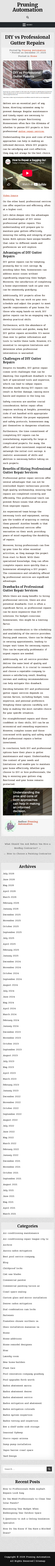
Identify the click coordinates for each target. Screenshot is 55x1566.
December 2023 (12, 1032)
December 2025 (12, 914)
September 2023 (12, 1049)
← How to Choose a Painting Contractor (27, 853)
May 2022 (8, 1137)
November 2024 (12, 967)
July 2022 (8, 1126)
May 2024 (8, 1002)
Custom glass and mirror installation (25, 1297)
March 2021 (9, 1214)
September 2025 (12, 932)
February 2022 (11, 1149)
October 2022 (11, 1108)
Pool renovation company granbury (23, 1374)
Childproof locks (12, 1268)
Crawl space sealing (14, 1292)
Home (33, 56)
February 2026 (11, 903)
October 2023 (11, 1043)
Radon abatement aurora (17, 1385)
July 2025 (8, 938)
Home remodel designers (17, 1344)
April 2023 (9, 1073)
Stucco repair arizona (15, 1438)
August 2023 (10, 1055)
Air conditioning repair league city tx (25, 1239)
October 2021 (10, 1172)
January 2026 (10, 909)
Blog (5, 1262)
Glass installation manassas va (21, 1327)
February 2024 (11, 1020)
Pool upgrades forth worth (18, 1380)
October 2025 (11, 926)
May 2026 (8, 885)
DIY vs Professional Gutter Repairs (27, 40)
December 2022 (12, 1096)
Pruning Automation (27, 7)
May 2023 (8, 1067)
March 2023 (9, 1079)
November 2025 (12, 920)
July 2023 (8, 1061)
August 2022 (10, 1120)
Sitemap (40, 1561)
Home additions (12, 1338)
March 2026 (9, 897)
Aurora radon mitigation (17, 1251)
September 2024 (12, 979)
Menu (29, 25)
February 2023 (11, 1085)
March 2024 (9, 1014)
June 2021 (8, 1196)
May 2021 (8, 1202)
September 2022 (12, 1114)
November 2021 (11, 1167)
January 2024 (10, 1026)
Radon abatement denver (17, 1391)
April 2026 (9, 891)
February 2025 (11, 950)
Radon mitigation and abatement (22, 1403)
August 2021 (10, 1184)
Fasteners (8, 1315)
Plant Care (9, 1368)
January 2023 (10, 1090)
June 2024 (9, 997)
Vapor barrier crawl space (18, 1450)
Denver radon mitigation (17, 1303)
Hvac (5, 1350)
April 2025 (9, 944)
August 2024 (10, 985)
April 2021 (9, 1208)
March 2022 (9, 1143)
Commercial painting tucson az (21, 1286)
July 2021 (8, 1190)
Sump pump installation (17, 1444)
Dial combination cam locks (19, 1309)
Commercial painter (14, 1280)
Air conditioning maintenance (21, 1233)
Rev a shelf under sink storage (21, 1426)
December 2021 (11, 1161)
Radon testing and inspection (20, 1421)
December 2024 (12, 961)
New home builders (14, 1362)
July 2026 (8, 873)
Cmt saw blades (12, 1274)
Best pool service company (19, 1256)
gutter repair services (31, 131)
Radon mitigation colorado (19, 1409)
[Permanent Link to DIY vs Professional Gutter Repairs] (27, 74)
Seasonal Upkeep (13, 1432)
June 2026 (9, 879)
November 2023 (12, 1038)
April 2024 (9, 1008)
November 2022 (12, 1102)
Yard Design (10, 1456)
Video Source (10, 195)
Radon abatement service (17, 1397)
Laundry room (11, 1356)
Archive (7, 1245)
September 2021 (12, 1178)
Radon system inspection (17, 1415)
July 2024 (8, 991)
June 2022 (9, 1131)
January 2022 (10, 1155)
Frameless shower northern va (20, 1321)
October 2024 (11, 973)
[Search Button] (28, 17)
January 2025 (10, 955)
